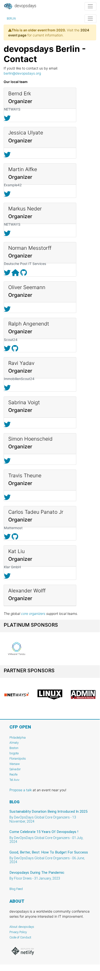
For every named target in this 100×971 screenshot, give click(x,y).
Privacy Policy (18, 932)
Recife (13, 774)
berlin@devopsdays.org (22, 73)
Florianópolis (17, 758)
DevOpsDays (25, 5)
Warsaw (14, 764)
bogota (14, 753)
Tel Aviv (14, 780)
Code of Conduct (20, 937)
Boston (13, 748)
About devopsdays (21, 927)
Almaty (14, 742)
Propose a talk (20, 790)
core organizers (33, 613)
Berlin (11, 18)
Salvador (15, 769)
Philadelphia (17, 737)
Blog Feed (16, 889)
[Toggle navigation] (90, 6)
